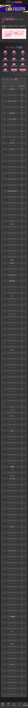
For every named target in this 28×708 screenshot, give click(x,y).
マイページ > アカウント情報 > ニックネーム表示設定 (14, 32)
